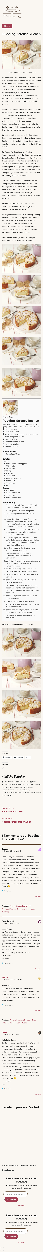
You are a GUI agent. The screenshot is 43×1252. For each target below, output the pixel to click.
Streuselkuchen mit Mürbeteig (12, 793)
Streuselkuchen (24, 790)
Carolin (4, 1032)
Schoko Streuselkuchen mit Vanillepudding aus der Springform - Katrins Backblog (18, 909)
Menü (8, 26)
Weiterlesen (21, 1205)
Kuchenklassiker (20, 787)
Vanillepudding (7, 795)
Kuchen (34, 782)
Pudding (29, 787)
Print (6, 417)
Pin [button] (12, 417)
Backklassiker (8, 785)
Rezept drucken (29, 72)
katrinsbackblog (9, 782)
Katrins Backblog (8, 1170)
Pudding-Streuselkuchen (10, 790)
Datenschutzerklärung (10, 1165)
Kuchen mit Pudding (8, 787)
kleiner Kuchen (30, 785)
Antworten (38, 897)
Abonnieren (11, 1199)
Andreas (5, 977)
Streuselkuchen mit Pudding (32, 793)
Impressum (24, 1165)
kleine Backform (18, 785)
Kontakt (33, 1165)
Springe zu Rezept (15, 72)
